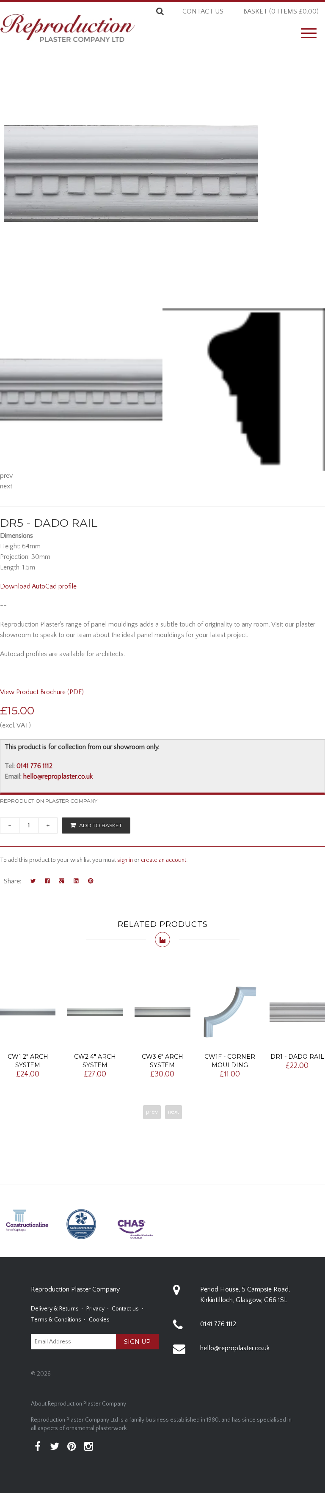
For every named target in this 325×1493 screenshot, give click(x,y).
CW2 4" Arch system (95, 1061)
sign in (125, 860)
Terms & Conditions (56, 1319)
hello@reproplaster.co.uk (58, 776)
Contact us (202, 11)
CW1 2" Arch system (28, 1061)
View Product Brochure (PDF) (42, 692)
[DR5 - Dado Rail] (81, 389)
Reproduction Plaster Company (48, 801)
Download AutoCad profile (38, 586)
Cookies (99, 1319)
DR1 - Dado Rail (297, 1056)
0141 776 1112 (34, 766)
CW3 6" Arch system (162, 1061)
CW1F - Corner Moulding (229, 1061)
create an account (163, 860)
